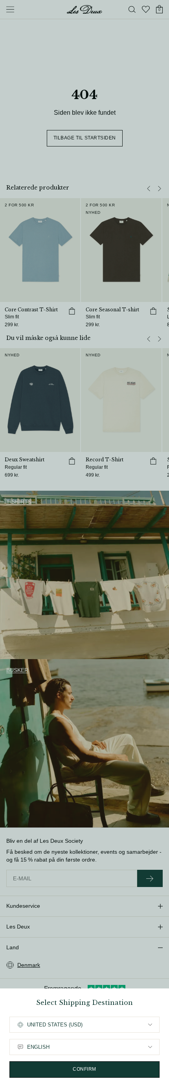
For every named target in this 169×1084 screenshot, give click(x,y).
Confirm (84, 1069)
